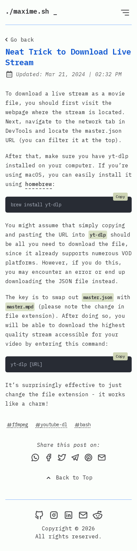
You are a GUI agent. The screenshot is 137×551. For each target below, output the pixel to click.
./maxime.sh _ (31, 11)
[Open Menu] (125, 12)
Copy (120, 196)
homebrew (38, 184)
